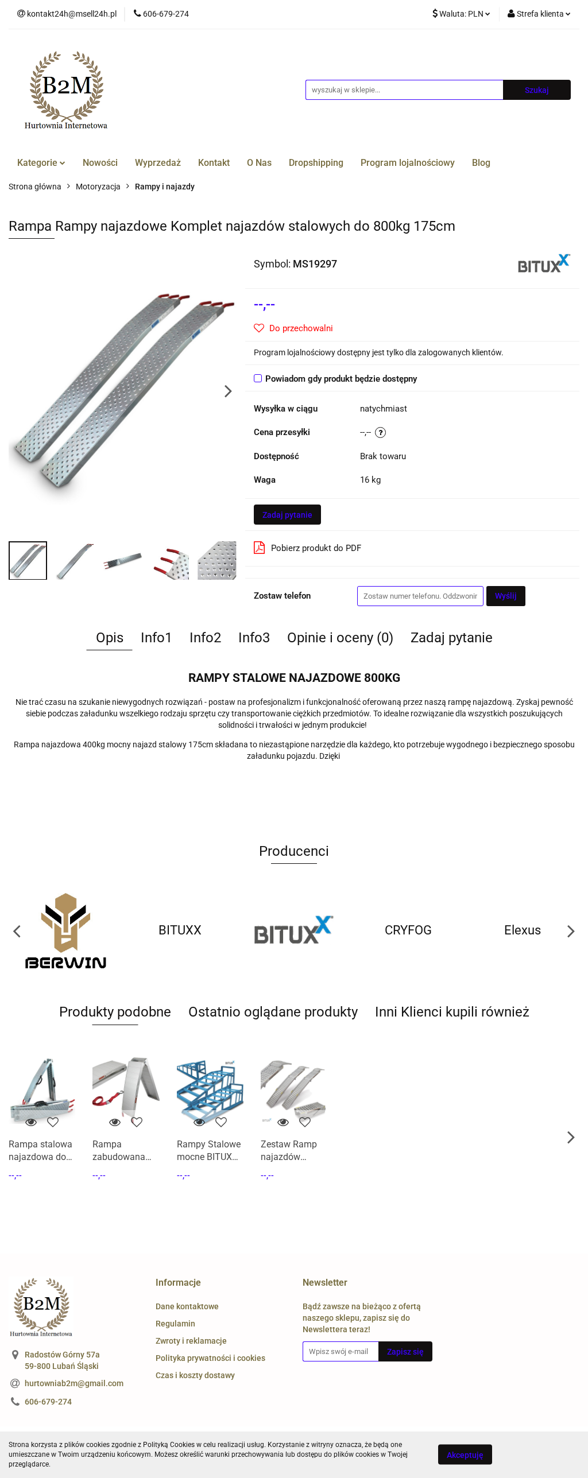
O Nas (259, 162)
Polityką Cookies (169, 1445)
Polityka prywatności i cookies (210, 1358)
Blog (481, 162)
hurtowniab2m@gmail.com (74, 1383)
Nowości (100, 162)
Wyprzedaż (158, 162)
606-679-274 (48, 1401)
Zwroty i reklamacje (191, 1340)
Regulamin (175, 1323)
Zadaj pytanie (287, 514)
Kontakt (214, 162)
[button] (178, 1283)
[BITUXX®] (544, 262)
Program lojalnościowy (408, 162)
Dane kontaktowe (187, 1306)
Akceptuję (465, 1455)
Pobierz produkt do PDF (316, 548)
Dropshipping (316, 162)
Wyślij (506, 595)
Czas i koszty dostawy (195, 1375)
